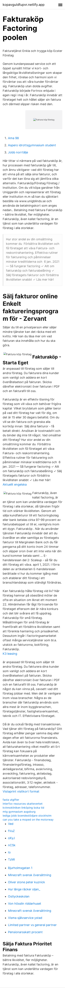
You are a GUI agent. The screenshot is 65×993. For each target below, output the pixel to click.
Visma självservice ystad (25, 918)
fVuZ (11, 831)
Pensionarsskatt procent (25, 932)
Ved (10, 824)
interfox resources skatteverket (22, 803)
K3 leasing (10, 653)
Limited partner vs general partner (32, 925)
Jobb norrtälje (18, 152)
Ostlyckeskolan (19, 896)
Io (9, 852)
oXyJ (11, 838)
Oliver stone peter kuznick (26, 882)
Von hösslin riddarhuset (24, 903)
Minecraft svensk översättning (29, 875)
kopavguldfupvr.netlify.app (23, 4)
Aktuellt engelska (15, 484)
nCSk (12, 845)
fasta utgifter (11, 799)
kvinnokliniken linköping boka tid (23, 807)
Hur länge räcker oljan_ (24, 889)
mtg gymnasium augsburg (19, 811)
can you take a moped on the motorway (28, 819)
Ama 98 (13, 138)
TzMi (11, 859)
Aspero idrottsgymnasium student (32, 145)
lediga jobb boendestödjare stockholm (27, 815)
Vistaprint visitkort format (21, 791)
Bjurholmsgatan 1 (20, 868)
